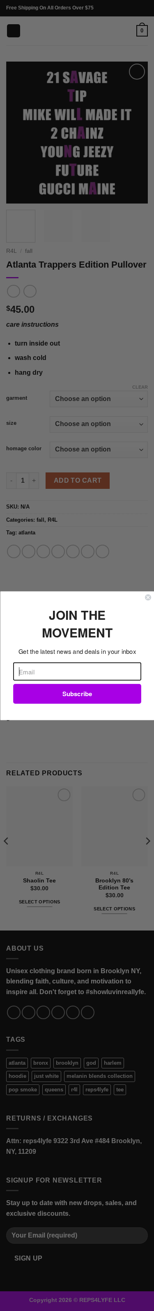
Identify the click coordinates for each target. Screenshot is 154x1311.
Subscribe (77, 693)
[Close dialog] (148, 597)
